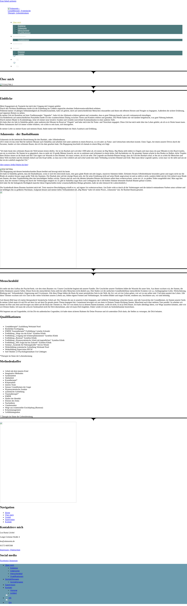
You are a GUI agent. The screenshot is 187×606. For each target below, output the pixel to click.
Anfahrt (13, 593)
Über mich (9, 565)
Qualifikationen (16, 576)
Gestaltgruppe (16, 582)
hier (14, 165)
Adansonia (14, 570)
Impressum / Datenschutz (10, 550)
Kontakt (8, 587)
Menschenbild (16, 573)
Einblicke (14, 568)
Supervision (10, 584)
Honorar (13, 590)
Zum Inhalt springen (8, 1)
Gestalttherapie (12, 579)
